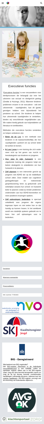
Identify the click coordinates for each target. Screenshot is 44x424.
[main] (22, 86)
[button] (2, 3)
